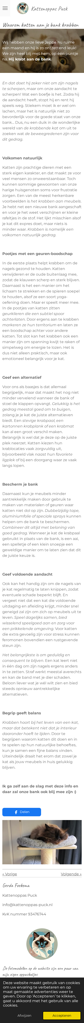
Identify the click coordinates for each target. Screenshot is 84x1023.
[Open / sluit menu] (5, 8)
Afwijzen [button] (24, 1015)
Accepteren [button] (61, 1015)
